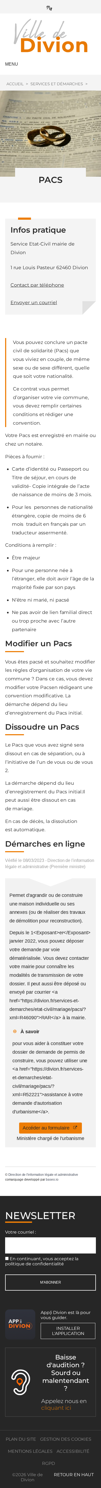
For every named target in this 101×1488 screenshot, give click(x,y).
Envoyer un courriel (34, 302)
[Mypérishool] (50, 7)
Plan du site (21, 1439)
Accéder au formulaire (48, 1128)
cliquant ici (56, 1407)
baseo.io (52, 1179)
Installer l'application (68, 1331)
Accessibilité (73, 1451)
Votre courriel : (20, 1232)
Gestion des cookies (65, 1439)
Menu (11, 64)
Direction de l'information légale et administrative (43, 1175)
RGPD (48, 1463)
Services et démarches (56, 83)
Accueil (14, 83)
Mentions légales (30, 1451)
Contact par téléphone (37, 285)
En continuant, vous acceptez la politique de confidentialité (41, 1261)
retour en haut (74, 1474)
